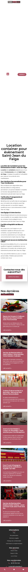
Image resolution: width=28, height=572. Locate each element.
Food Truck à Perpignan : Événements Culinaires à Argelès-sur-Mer (12, 467)
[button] (8, 74)
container (6, 219)
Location (3, 170)
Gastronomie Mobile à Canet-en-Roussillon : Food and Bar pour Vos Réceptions (14, 430)
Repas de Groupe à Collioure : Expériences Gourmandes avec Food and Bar (14, 318)
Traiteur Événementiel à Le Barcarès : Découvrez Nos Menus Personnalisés (13, 392)
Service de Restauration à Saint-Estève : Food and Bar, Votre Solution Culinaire (13, 354)
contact (3, 258)
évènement (4, 194)
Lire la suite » (7, 330)
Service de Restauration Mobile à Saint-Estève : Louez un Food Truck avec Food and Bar (14, 505)
